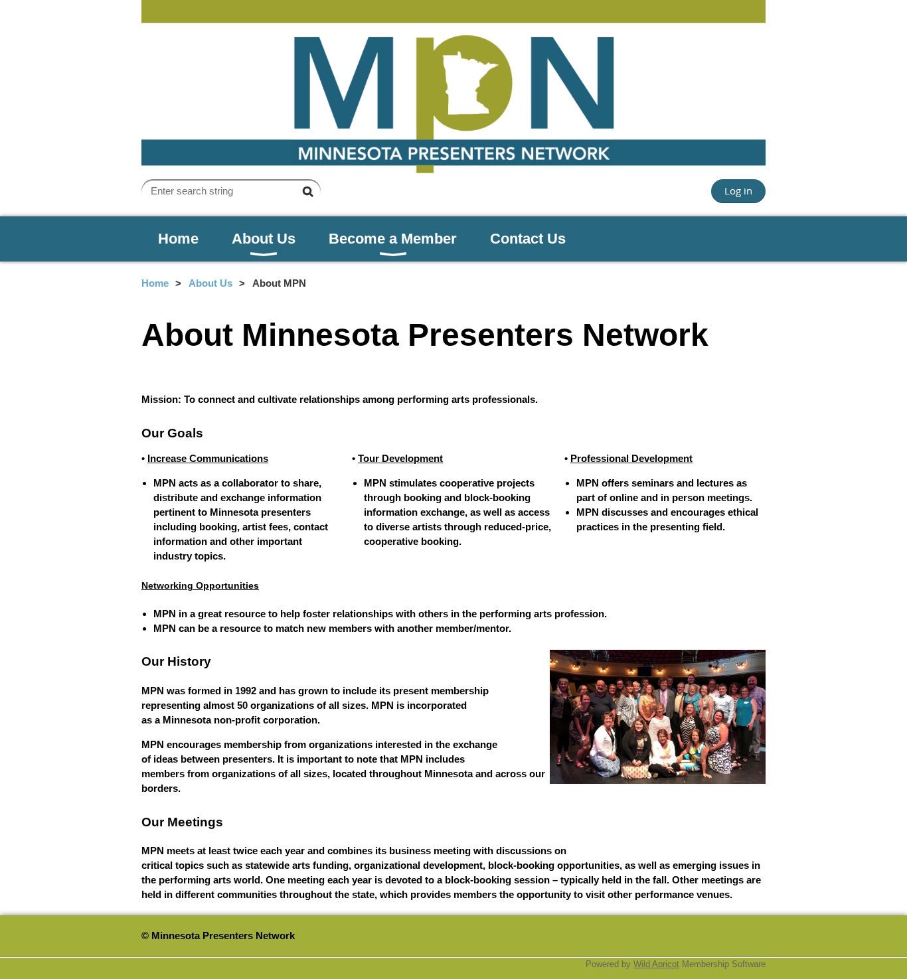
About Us (210, 283)
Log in (738, 190)
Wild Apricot (656, 964)
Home (155, 283)
